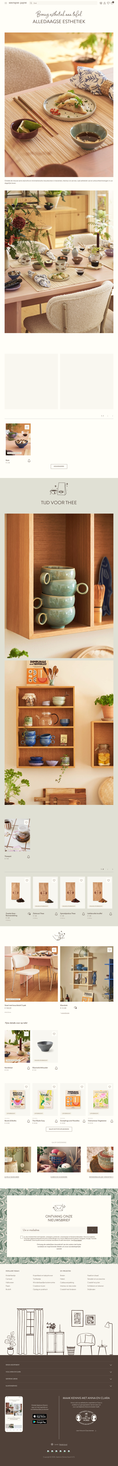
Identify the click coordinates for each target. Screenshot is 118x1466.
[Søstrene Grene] (18, 3)
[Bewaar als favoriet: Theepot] (26, 822)
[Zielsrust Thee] (45, 893)
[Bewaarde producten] (108, 3)
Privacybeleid (78, 1240)
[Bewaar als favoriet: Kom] (27, 427)
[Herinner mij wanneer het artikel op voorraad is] (29, 460)
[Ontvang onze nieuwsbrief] (92, 1230)
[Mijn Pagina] (104, 3)
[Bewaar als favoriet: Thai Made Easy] (54, 1087)
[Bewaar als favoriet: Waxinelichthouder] (54, 1034)
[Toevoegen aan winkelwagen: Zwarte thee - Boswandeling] (29, 913)
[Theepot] (17, 835)
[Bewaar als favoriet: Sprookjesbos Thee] (81, 880)
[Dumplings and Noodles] (73, 1099)
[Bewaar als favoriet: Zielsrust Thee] (54, 880)
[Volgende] (112, 1160)
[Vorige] (6, 1160)
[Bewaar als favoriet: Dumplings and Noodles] (82, 1087)
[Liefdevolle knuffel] (99, 893)
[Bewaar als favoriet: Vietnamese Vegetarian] (110, 1087)
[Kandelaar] (17, 1046)
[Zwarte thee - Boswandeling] (18, 893)
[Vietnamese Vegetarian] (100, 1099)
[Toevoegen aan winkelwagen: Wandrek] (75, 1007)
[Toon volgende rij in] (112, 416)
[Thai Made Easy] (45, 1099)
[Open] (6, 3)
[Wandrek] (86, 974)
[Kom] (18, 439)
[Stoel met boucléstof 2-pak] (31, 974)
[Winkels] (101, 3)
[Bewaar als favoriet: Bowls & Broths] (26, 1087)
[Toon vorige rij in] (107, 416)
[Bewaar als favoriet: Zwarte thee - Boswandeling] (27, 880)
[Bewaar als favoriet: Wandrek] (110, 950)
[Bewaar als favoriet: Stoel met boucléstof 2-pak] (54, 950)
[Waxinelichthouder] (45, 1046)
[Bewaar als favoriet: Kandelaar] (26, 1034)
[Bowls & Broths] (17, 1099)
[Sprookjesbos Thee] (72, 893)
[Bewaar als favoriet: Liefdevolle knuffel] (108, 880)
